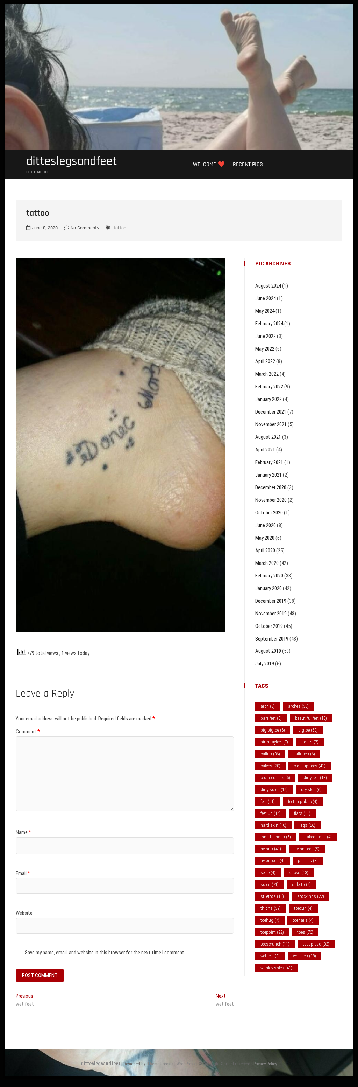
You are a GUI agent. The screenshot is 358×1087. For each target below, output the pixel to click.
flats (302, 813)
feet (267, 801)
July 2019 (264, 663)
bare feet (271, 718)
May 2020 (264, 538)
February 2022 (269, 386)
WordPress (186, 1063)
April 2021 (265, 449)
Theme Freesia (160, 1063)
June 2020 (265, 525)
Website (24, 913)
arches (298, 706)
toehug (269, 920)
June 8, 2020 (44, 228)
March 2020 (267, 563)
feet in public (302, 801)
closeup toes (309, 765)
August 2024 (268, 286)
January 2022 (268, 399)
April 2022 (265, 361)
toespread (316, 944)
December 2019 (270, 601)
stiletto (301, 884)
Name (23, 832)
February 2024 (269, 323)
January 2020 (268, 588)
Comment (28, 731)
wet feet (270, 955)
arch (267, 706)
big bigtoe (272, 730)
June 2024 (265, 298)
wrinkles (304, 955)
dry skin (311, 789)
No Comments (84, 228)
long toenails (275, 836)
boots (309, 742)
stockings (310, 896)
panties (308, 860)
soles (269, 884)
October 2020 (269, 513)
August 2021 (268, 437)
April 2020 (265, 550)
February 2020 (269, 576)
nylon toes (307, 848)
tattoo (120, 228)
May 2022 (264, 349)
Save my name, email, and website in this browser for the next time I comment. (105, 952)
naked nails (318, 836)
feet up (270, 813)
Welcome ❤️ (209, 164)
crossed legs (275, 777)
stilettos (272, 896)
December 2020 (270, 487)
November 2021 (271, 424)
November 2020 (271, 500)
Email (23, 873)
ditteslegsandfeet (71, 161)
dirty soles (274, 789)
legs (307, 825)
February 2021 (269, 462)
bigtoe (308, 730)
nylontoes (272, 860)
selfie (267, 872)
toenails (303, 920)
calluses (304, 753)
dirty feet (315, 777)
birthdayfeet (274, 742)
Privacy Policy (265, 1063)
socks (298, 872)
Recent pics (248, 164)
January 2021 (268, 475)
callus (270, 753)
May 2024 (264, 311)
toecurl (303, 908)
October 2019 (269, 626)
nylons (270, 848)
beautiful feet (311, 718)
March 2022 (267, 374)
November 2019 (271, 613)
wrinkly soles (276, 967)
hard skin (273, 825)
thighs (270, 908)
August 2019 (268, 651)
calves (270, 765)
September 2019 (271, 639)
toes (305, 932)
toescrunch (274, 944)
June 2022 (265, 336)
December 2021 (270, 412)
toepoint (272, 932)
